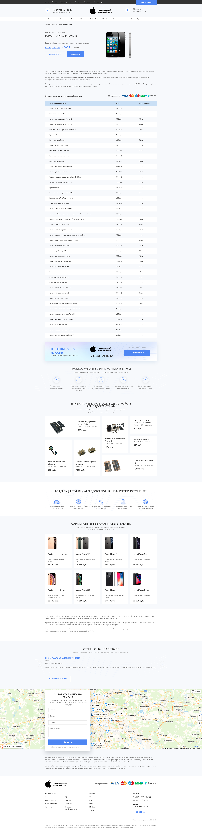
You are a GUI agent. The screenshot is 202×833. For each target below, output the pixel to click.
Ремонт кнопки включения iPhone (59, 156)
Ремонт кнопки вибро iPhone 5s (59, 277)
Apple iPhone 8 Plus (141, 590)
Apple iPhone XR (140, 554)
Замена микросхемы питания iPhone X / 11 (62, 166)
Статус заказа (146, 2)
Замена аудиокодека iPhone (58, 172)
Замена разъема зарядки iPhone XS (60, 119)
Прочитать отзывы (58, 679)
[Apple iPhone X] (115, 585)
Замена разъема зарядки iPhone (59, 256)
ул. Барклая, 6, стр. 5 (140, 806)
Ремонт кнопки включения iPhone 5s (60, 151)
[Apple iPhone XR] (143, 548)
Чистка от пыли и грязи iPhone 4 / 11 (60, 182)
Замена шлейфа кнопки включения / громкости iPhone (66, 219)
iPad (72, 19)
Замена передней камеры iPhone (59, 245)
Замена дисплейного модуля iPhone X (61, 335)
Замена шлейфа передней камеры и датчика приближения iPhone (70, 214)
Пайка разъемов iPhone (56, 161)
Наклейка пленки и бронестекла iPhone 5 (62, 130)
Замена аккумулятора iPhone (58, 298)
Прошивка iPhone (54, 188)
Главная (51, 19)
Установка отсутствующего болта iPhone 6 (63, 303)
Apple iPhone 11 (111, 554)
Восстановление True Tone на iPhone (61, 198)
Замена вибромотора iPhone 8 (59, 293)
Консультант (55, 54)
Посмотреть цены (52, 48)
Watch (104, 19)
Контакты (87, 2)
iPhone (62, 19)
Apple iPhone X (111, 590)
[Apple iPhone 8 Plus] (143, 584)
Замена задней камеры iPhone (58, 251)
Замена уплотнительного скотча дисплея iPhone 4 (65, 309)
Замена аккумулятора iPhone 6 (59, 145)
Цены (47, 2)
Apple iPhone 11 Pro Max (57, 554)
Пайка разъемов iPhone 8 (57, 140)
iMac (81, 19)
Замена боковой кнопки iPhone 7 (59, 267)
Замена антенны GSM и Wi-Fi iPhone (60, 209)
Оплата (54, 2)
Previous (39, 664)
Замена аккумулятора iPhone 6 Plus (60, 108)
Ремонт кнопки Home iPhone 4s (59, 114)
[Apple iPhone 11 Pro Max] (58, 548)
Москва (136, 9)
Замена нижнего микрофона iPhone (60, 230)
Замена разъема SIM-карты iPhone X (61, 261)
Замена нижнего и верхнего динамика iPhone (63, 240)
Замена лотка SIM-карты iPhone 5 (60, 288)
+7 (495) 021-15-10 (62, 10)
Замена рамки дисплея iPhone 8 (59, 325)
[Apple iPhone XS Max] (58, 584)
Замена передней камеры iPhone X (60, 124)
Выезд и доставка (65, 2)
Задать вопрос (137, 353)
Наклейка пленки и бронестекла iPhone (61, 193)
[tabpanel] (101, 44)
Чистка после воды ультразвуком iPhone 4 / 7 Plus (65, 177)
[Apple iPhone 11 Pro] (86, 548)
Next (162, 664)
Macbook (93, 19)
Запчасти (78, 2)
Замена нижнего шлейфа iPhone (59, 224)
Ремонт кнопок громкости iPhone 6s (60, 272)
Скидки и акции (98, 2)
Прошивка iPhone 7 (55, 135)
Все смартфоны (119, 19)
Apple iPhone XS (83, 590)
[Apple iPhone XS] (86, 584)
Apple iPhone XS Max (56, 590)
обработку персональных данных (69, 747)
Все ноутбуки (136, 19)
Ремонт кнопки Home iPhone (58, 282)
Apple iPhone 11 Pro (84, 554)
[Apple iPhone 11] (115, 548)
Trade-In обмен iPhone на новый (59, 203)
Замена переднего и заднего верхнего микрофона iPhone (67, 235)
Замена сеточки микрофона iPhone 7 (61, 319)
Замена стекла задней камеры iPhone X (61, 314)
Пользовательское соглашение (140, 818)
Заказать (75, 54)
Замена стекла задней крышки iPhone (61, 330)
